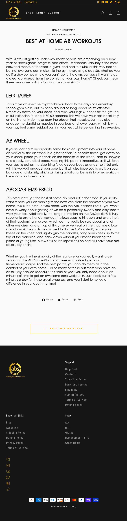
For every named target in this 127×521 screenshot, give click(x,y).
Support (54, 13)
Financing (71, 390)
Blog (9, 422)
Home (55, 30)
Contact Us (30, 2)
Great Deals (72, 443)
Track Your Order (75, 379)
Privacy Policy (14, 443)
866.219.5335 (13, 2)
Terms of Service (76, 400)
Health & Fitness (59, 35)
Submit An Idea (74, 395)
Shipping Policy (15, 433)
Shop (30, 13)
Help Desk (71, 369)
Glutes (69, 433)
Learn (41, 13)
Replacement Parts (77, 438)
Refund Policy (14, 438)
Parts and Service (76, 385)
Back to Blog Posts (65, 329)
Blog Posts (67, 30)
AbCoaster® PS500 (88, 206)
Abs (48, 35)
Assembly (12, 428)
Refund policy (73, 405)
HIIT (67, 428)
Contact (70, 374)
